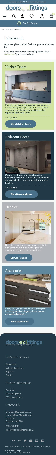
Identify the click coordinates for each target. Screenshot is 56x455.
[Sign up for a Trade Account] (42, 16)
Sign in (9, 375)
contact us (9, 54)
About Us (10, 390)
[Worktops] (28, 227)
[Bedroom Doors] (28, 157)
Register (10, 371)
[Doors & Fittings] (28, 8)
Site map (48, 446)
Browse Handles (19, 257)
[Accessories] (28, 290)
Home (3, 29)
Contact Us (11, 364)
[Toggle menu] (5, 16)
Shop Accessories (20, 321)
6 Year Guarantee (14, 397)
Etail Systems (25, 452)
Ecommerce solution (12, 452)
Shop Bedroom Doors (21, 194)
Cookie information (37, 446)
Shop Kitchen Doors (21, 124)
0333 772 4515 (12, 426)
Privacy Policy (25, 446)
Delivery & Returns (14, 367)
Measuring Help (13, 393)
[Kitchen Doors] (28, 86)
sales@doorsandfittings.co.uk (20, 429)
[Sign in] (22, 16)
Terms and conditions (12, 446)
